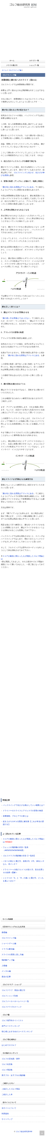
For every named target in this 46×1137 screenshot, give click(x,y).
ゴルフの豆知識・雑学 (11, 1059)
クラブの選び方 (12, 65)
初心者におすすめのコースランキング (17, 1032)
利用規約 (5, 1114)
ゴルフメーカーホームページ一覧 (15, 1001)
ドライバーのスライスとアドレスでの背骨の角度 (23, 811)
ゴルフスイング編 (15, 70)
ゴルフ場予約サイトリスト (12, 1020)
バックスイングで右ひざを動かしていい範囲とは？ (24, 805)
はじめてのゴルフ (9, 1045)
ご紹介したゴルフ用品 (11, 1089)
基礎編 (4, 932)
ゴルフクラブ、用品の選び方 (13, 990)
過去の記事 (6, 977)
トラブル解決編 (8, 949)
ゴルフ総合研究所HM (24, 1131)
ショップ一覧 (34, 65)
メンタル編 (6, 971)
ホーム (12, 60)
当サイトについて (9, 1108)
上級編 (4, 966)
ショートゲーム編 (9, 943)
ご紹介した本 (7, 1094)
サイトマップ (7, 1119)
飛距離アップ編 (8, 960)
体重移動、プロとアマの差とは (15, 816)
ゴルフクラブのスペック (12, 1007)
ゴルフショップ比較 (10, 996)
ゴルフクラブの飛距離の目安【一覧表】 (19, 856)
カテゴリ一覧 (34, 60)
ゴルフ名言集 (7, 1064)
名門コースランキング (11, 1026)
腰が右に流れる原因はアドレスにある (18, 187)
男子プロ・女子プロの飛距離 (13, 1075)
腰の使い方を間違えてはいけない (16, 318)
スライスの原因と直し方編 (12, 955)
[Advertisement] (23, 34)
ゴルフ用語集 (7, 1070)
